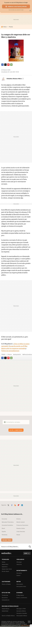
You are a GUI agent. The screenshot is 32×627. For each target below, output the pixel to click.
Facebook (2, 64)
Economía (4, 519)
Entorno (10, 354)
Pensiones (4, 534)
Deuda (18, 534)
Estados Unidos (20, 528)
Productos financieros (22, 525)
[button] (15, 79)
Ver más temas (6, 540)
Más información (25, 625)
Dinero (5, 26)
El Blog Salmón (20, 595)
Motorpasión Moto (21, 586)
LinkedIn (22, 505)
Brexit (3, 528)
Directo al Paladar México (8, 615)
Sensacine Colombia (21, 613)
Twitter (5, 64)
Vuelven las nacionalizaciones (10, 351)
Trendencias (5, 595)
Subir (25, 553)
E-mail (11, 64)
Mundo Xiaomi (5, 571)
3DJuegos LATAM (21, 608)
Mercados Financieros (8, 522)
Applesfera (4, 566)
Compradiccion (5, 600)
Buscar (29, 546)
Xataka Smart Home (7, 569)
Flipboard (8, 64)
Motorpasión (19, 584)
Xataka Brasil (5, 611)
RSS (15, 505)
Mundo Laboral (20, 522)
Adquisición (18, 354)
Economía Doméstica (7, 525)
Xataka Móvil (5, 564)
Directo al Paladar (6, 584)
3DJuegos (19, 562)
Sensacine (19, 573)
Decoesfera (5, 597)
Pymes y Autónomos (21, 597)
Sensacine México (21, 611)
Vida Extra (19, 564)
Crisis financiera (20, 531)
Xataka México (5, 608)
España (4, 531)
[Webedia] (6, 554)
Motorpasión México (21, 615)
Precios (11, 26)
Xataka (3, 562)
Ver (17, 430)
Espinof (18, 575)
